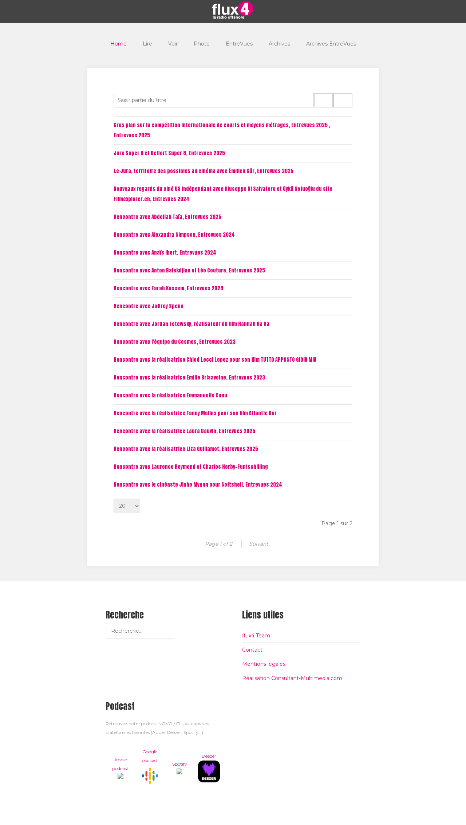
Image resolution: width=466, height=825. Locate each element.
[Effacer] (342, 100)
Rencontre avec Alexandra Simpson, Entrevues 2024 (174, 235)
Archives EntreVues (331, 43)
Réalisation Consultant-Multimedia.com (292, 678)
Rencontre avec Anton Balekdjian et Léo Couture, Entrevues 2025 (189, 270)
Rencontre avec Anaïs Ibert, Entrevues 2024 (165, 252)
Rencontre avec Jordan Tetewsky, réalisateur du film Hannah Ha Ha (191, 324)
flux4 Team (256, 635)
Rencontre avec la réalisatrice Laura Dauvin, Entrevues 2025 (184, 431)
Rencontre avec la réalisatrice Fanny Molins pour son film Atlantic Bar (195, 413)
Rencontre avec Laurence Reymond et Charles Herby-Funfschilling (191, 467)
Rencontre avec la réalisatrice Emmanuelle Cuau (170, 395)
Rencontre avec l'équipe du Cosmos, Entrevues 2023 (175, 342)
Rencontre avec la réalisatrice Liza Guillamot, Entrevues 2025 (186, 449)
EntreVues (239, 43)
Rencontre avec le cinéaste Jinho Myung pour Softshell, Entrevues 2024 (198, 484)
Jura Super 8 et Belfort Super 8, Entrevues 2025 (169, 153)
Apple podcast (120, 764)
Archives (279, 43)
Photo (202, 43)
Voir (173, 43)
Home (118, 43)
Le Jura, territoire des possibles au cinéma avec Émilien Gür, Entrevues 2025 (203, 171)
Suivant (258, 544)
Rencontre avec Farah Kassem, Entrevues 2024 (169, 288)
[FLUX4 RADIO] (233, 10)
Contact (252, 650)
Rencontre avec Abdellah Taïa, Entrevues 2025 (167, 217)
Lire (147, 43)
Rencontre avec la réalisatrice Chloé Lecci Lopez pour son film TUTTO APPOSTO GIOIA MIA (215, 360)
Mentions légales (263, 664)
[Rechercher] (323, 100)
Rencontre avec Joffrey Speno (148, 306)
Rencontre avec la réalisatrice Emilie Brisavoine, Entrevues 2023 (189, 377)
